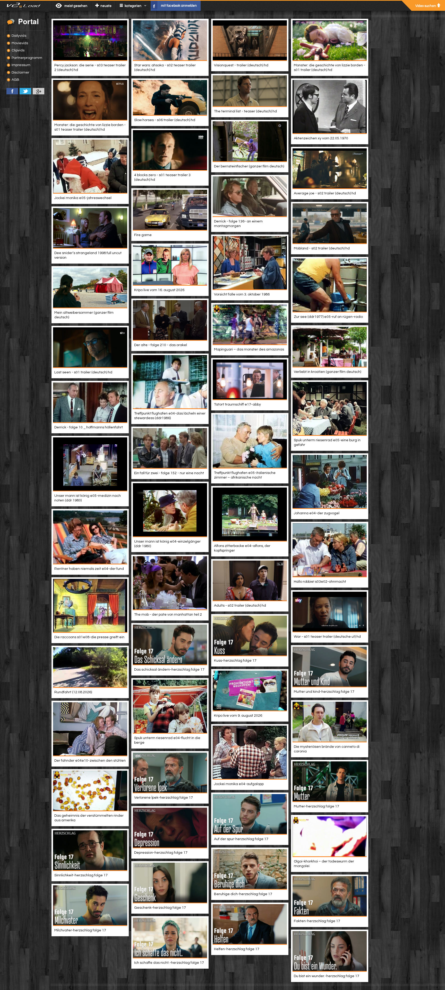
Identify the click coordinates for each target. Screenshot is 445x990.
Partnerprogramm (27, 58)
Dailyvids (19, 36)
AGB (15, 80)
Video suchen (425, 6)
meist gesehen (75, 6)
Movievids (20, 43)
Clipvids (18, 50)
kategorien (133, 6)
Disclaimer (20, 72)
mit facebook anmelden (179, 5)
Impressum (21, 65)
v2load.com (25, 6)
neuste (106, 6)
